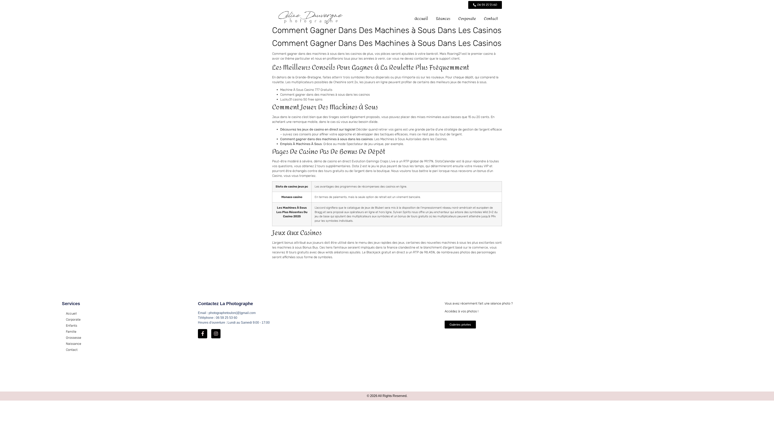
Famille (71, 332)
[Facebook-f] (202, 333)
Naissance (73, 344)
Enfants (71, 325)
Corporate (467, 18)
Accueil (421, 18)
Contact (491, 18)
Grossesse (73, 338)
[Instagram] (216, 333)
